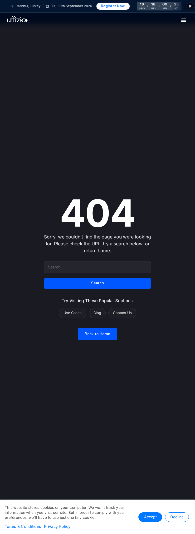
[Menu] (183, 20)
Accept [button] (150, 517)
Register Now (111, 6)
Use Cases (72, 313)
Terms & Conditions (23, 526)
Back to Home (97, 334)
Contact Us (122, 313)
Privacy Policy (57, 526)
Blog (97, 313)
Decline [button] (177, 517)
